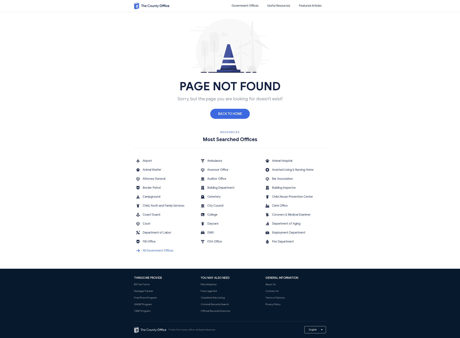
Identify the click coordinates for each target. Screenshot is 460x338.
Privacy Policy (272, 304)
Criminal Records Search (215, 304)
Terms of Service (275, 297)
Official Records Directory (215, 311)
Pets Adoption (209, 284)
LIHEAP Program (143, 304)
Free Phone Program (145, 297)
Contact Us (272, 291)
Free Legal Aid (209, 291)
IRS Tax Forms (142, 284)
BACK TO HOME (230, 114)
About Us (270, 284)
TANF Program (142, 311)
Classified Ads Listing (213, 297)
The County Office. (185, 329)
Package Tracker (143, 291)
